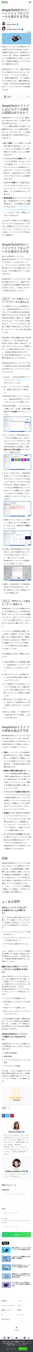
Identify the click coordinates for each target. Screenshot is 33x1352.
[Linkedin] (22, 29)
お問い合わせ (5, 1319)
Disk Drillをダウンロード (21, 380)
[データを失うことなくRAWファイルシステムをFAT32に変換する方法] (6, 1285)
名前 (4, 1209)
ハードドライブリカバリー (13, 6)
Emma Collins (11, 24)
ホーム (3, 6)
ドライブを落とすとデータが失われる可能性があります (17, 209)
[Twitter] (17, 24)
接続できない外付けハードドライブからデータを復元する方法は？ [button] (14, 969)
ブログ (19, 1305)
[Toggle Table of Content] (14, 96)
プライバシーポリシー (8, 1305)
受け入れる (23, 1348)
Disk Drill (13, 329)
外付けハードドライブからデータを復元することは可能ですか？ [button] (14, 910)
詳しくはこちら (11, 1348)
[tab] (16, 910)
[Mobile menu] (30, 2)
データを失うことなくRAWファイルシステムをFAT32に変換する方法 (21, 1284)
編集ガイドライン (6, 1310)
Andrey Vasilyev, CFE (14, 29)
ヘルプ (19, 1301)
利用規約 (4, 1301)
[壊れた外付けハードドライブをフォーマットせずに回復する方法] (6, 1250)
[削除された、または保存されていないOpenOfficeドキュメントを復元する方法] (6, 1276)
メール (5, 1219)
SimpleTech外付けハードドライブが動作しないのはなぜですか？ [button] (15, 1036)
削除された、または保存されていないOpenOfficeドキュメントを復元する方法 (21, 1275)
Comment (6, 1190)
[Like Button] (4, 1108)
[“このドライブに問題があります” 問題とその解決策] (6, 1259)
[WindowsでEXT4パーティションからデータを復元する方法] (6, 1267)
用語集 (19, 1310)
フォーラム (20, 1315)
